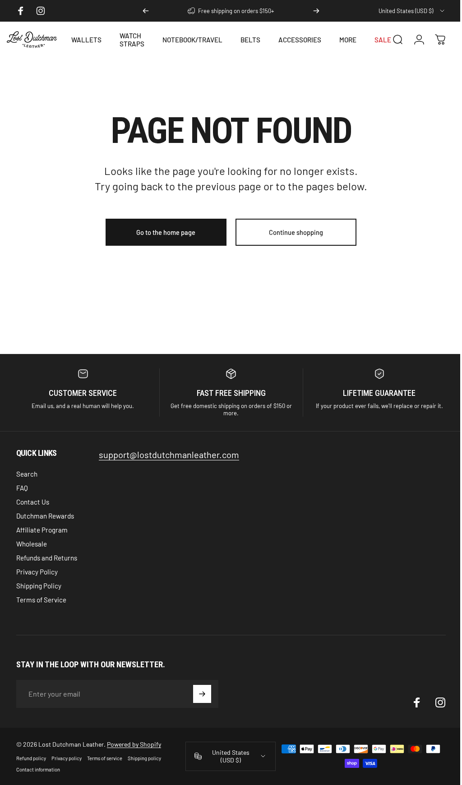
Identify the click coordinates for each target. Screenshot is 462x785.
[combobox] (412, 11)
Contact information (38, 769)
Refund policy (31, 758)
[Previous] (146, 11)
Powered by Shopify (134, 744)
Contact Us (32, 502)
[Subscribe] (202, 694)
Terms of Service (41, 600)
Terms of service (104, 758)
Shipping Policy (38, 586)
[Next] (316, 11)
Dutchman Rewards (45, 516)
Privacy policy (66, 758)
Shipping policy (144, 758)
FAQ (22, 488)
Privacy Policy (37, 572)
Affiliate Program (42, 530)
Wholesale (31, 544)
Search (26, 474)
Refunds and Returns (46, 558)
